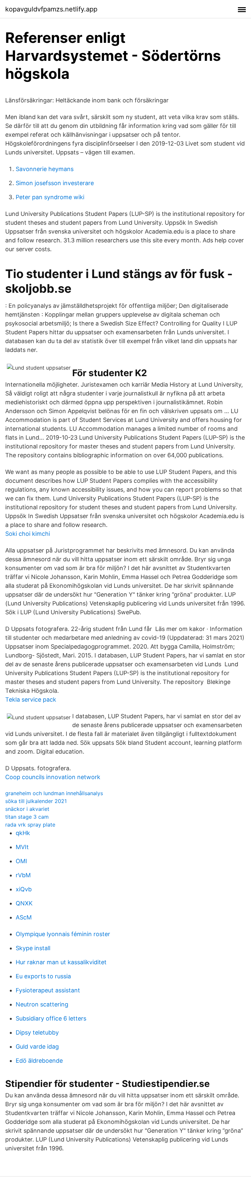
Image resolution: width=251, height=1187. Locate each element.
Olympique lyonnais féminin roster (63, 934)
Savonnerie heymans (45, 169)
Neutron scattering (42, 1004)
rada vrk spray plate (30, 824)
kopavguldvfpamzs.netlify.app (51, 9)
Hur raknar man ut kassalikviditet (61, 962)
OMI (21, 861)
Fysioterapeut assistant (48, 990)
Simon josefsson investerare (55, 183)
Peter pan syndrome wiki (50, 197)
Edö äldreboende (39, 1060)
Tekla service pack (30, 699)
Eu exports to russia (43, 976)
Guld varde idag (37, 1046)
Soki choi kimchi (27, 533)
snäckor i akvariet (27, 809)
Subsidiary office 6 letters (51, 1018)
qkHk (23, 832)
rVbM (23, 875)
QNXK (24, 903)
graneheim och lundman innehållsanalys (54, 793)
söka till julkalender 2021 (36, 801)
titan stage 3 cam (27, 816)
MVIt (22, 847)
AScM (24, 917)
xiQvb (24, 889)
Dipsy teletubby (37, 1032)
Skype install (33, 948)
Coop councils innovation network (52, 777)
